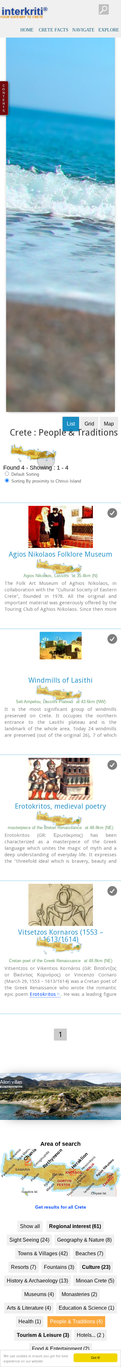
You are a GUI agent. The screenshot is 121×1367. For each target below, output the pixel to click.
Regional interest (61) (75, 1247)
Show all (30, 1247)
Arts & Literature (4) (29, 1329)
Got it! (95, 1357)
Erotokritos (43, 1015)
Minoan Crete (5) (95, 1301)
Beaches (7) (89, 1274)
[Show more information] (3, 640)
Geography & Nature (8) (84, 1261)
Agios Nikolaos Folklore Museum (60, 575)
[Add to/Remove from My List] (112, 533)
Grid (89, 444)
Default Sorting (24, 495)
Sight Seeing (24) (29, 1261)
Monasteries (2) (79, 1315)
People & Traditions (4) (76, 1342)
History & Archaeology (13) (37, 1301)
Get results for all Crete (60, 1228)
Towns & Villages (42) (43, 1274)
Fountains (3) (59, 1288)
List (71, 444)
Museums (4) (39, 1315)
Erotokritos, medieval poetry (60, 827)
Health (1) (29, 1342)
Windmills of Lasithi (60, 701)
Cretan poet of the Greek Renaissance (60, 981)
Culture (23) (96, 1288)
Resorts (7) (23, 1288)
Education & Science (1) (86, 1329)
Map (109, 444)
